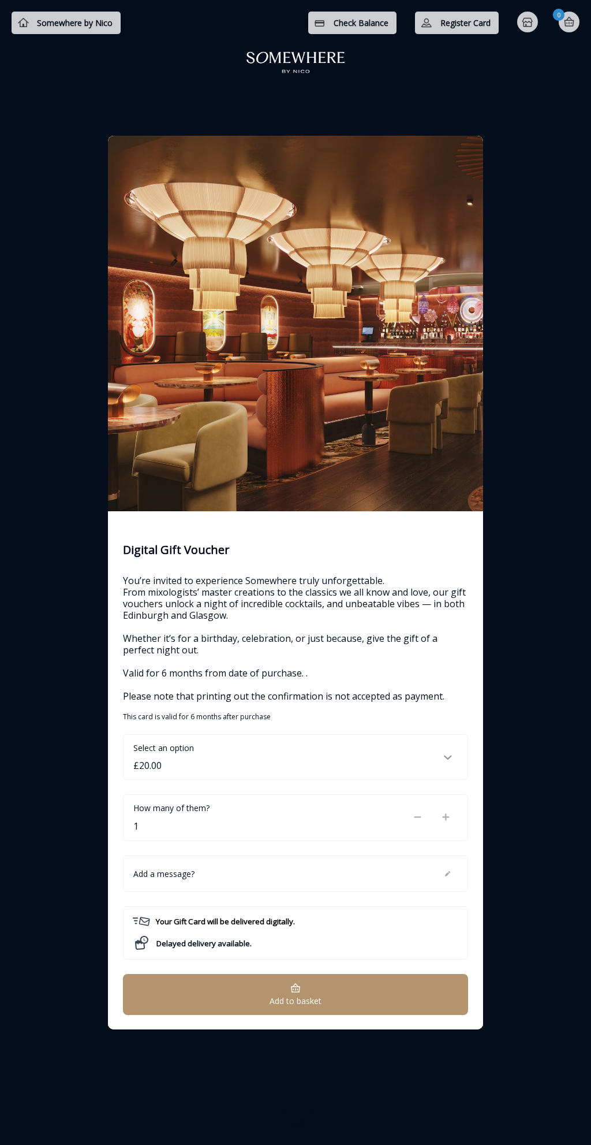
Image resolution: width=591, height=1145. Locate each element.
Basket (569, 22)
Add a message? (163, 873)
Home (528, 23)
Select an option (163, 747)
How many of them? (171, 807)
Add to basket (295, 1000)
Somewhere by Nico (75, 22)
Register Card (465, 22)
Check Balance (361, 22)
